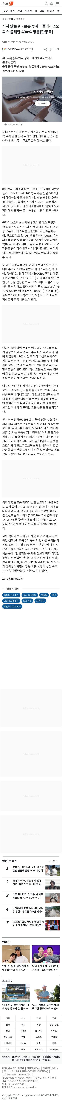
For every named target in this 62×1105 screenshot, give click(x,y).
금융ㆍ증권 (7, 19)
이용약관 (36, 1056)
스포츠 (6, 981)
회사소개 (6, 1056)
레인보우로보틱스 (12, 606)
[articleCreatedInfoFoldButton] (33, 42)
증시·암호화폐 (29, 595)
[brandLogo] (7, 3)
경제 (39, 1018)
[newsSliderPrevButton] (49, 861)
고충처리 (46, 1060)
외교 (23, 1024)
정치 (8, 1018)
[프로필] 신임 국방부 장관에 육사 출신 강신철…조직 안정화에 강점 (28, 925)
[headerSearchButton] (46, 3)
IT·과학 (38, 1031)
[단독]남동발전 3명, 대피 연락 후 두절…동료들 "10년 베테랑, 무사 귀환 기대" (28, 911)
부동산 (23, 1031)
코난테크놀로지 (11, 600)
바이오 (54, 1031)
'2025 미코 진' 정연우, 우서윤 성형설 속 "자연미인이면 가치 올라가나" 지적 (27, 898)
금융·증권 (54, 1024)
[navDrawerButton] (57, 3)
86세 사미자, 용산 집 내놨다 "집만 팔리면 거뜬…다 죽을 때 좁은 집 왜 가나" (27, 884)
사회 (23, 1018)
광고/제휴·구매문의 (21, 1056)
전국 (8, 1024)
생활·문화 (7, 1037)
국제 (54, 1018)
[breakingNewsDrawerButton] (51, 3)
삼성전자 (40, 600)
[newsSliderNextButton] (57, 861)
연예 (5, 942)
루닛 (54, 595)
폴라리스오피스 (11, 595)
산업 (8, 1031)
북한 (39, 1024)
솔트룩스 (27, 600)
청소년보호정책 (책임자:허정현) (26, 1060)
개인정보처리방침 (51, 1056)
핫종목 (44, 595)
